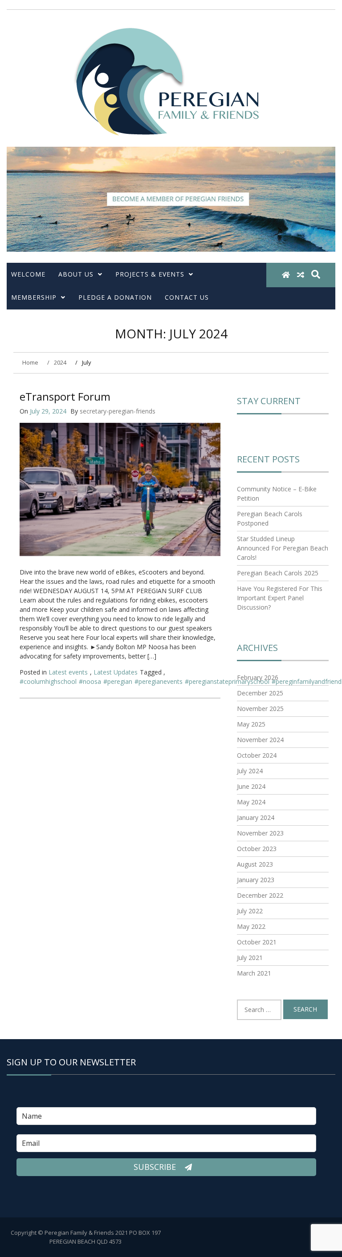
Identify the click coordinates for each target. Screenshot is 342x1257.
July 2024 (250, 771)
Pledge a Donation (115, 297)
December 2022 (260, 895)
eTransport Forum (65, 396)
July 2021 (250, 957)
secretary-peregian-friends (117, 411)
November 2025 (260, 708)
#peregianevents (158, 681)
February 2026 (257, 677)
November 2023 (260, 833)
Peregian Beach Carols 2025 (277, 573)
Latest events (68, 672)
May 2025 (251, 724)
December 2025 (260, 693)
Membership (34, 297)
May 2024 (251, 802)
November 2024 (260, 739)
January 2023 (255, 879)
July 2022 (250, 911)
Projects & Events (149, 274)
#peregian (117, 681)
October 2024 (257, 755)
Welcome (28, 274)
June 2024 (251, 786)
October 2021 (257, 942)
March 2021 (254, 973)
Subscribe (156, 1166)
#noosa (90, 681)
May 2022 (251, 926)
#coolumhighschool (48, 681)
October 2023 (257, 848)
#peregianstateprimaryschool (227, 681)
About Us (76, 274)
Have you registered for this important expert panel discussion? (279, 597)
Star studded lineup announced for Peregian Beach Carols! (282, 548)
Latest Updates (116, 672)
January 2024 (255, 817)
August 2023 (255, 864)
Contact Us (187, 297)
